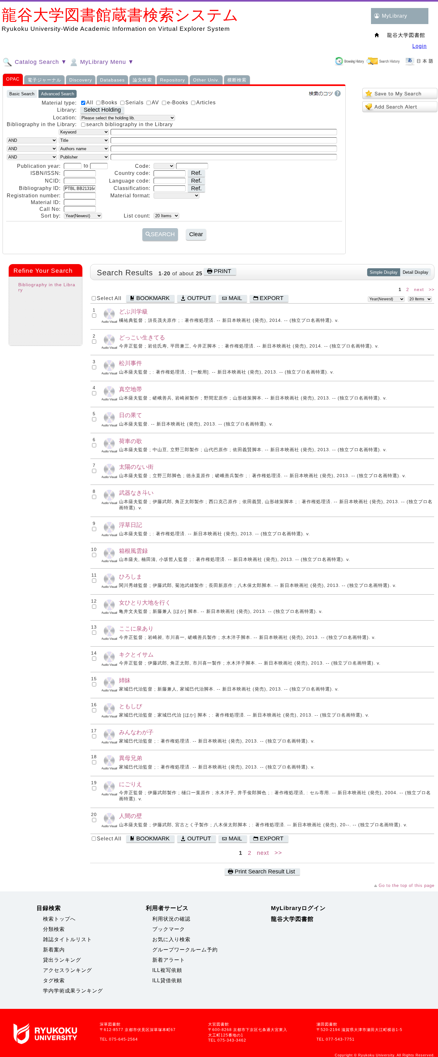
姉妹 (125, 680)
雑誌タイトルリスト (67, 939)
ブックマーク (168, 929)
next (419, 289)
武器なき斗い (136, 492)
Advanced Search (57, 93)
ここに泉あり (136, 628)
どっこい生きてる (142, 337)
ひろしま (130, 576)
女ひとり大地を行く (145, 602)
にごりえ (130, 784)
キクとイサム (136, 654)
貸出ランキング (62, 960)
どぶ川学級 (133, 311)
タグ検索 (54, 980)
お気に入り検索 (171, 939)
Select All (109, 298)
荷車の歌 (130, 441)
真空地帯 (130, 389)
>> (431, 289)
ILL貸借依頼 (167, 980)
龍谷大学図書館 (292, 919)
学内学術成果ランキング (73, 990)
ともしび (130, 706)
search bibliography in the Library (129, 124)
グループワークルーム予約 (185, 949)
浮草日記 (130, 524)
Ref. (196, 173)
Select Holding (102, 110)
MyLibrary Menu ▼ (106, 62)
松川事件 (130, 363)
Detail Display (415, 272)
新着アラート (168, 960)
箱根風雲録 (133, 550)
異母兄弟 (130, 758)
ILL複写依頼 (167, 970)
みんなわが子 (136, 732)
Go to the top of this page (406, 885)
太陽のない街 (136, 466)
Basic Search (21, 93)
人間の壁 (130, 815)
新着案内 (54, 949)
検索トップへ (59, 919)
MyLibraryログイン (298, 908)
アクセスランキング (67, 970)
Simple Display (384, 272)
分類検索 (54, 929)
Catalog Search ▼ (40, 62)
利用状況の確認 (171, 919)
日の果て (130, 415)
